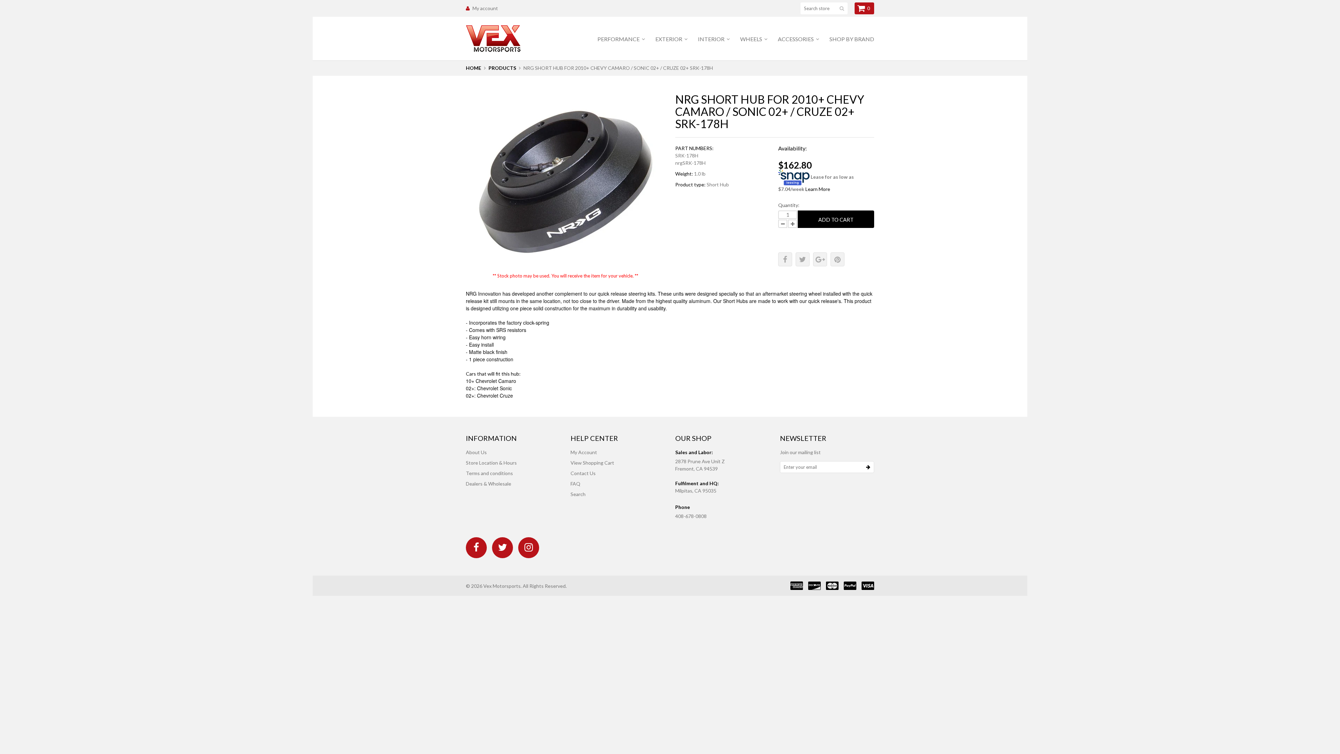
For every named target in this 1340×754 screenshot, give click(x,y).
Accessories (796, 39)
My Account (584, 452)
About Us (476, 452)
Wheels (751, 39)
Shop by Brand (851, 39)
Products (502, 68)
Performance (619, 39)
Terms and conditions (489, 473)
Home (473, 68)
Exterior (669, 39)
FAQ (575, 484)
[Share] (785, 259)
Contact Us (583, 473)
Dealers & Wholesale (488, 484)
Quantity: (788, 205)
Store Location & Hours (491, 463)
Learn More (817, 189)
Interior (711, 39)
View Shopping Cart (592, 463)
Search (578, 494)
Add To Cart (836, 219)
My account (485, 8)
